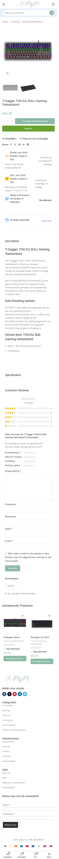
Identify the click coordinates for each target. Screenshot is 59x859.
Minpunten (10, 516)
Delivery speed (12, 465)
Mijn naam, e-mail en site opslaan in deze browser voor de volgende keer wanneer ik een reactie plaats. (28, 557)
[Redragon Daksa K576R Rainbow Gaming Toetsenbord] (15, 623)
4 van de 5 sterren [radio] (32, 453)
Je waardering (12, 452)
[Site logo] (28, 4)
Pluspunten (10, 504)
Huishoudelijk (8, 725)
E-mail (9, 540)
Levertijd (6, 756)
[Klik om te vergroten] (7, 73)
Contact (5, 751)
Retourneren (8, 741)
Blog (4, 777)
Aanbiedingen (9, 761)
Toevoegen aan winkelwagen (35, 121)
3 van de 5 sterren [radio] (29, 453)
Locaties (6, 746)
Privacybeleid (8, 787)
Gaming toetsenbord (32, 21)
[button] (15, 658)
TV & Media (7, 705)
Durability (10, 461)
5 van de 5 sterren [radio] (34, 453)
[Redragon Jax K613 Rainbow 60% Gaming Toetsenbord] (42, 623)
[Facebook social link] (11, 144)
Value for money (13, 457)
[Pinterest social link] (19, 144)
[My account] (53, 4)
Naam (9, 528)
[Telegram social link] (28, 144)
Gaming (15, 21)
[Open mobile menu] (3, 4)
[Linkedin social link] (23, 144)
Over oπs (6, 773)
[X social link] (15, 144)
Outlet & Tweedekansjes (13, 729)
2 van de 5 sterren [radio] (27, 453)
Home (5, 21)
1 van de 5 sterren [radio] (25, 453)
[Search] (51, 12)
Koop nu (28, 128)
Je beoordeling (13, 471)
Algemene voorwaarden (13, 782)
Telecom (6, 715)
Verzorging (7, 720)
